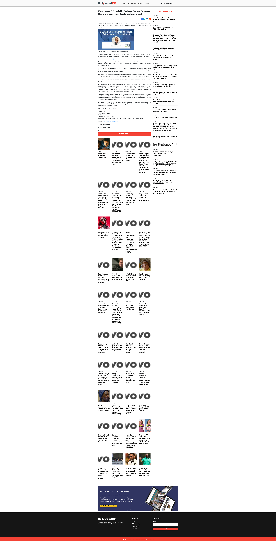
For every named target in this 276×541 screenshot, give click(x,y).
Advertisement (136, 526)
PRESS (140, 3)
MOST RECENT (132, 3)
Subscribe (165, 529)
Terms (133, 521)
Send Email (105, 115)
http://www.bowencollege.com (111, 121)
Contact (134, 528)
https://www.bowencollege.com (118, 59)
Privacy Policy (136, 524)
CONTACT (147, 3)
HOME (123, 3)
